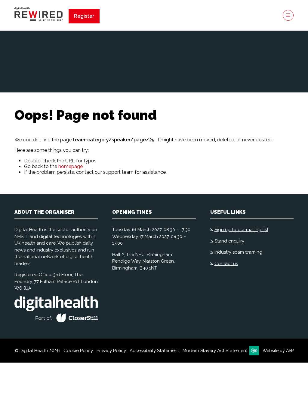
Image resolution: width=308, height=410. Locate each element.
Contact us (226, 263)
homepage (70, 166)
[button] (84, 16)
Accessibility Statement (154, 350)
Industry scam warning (238, 252)
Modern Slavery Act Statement (215, 350)
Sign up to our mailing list (241, 229)
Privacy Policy (111, 350)
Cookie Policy (78, 350)
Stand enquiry (229, 241)
